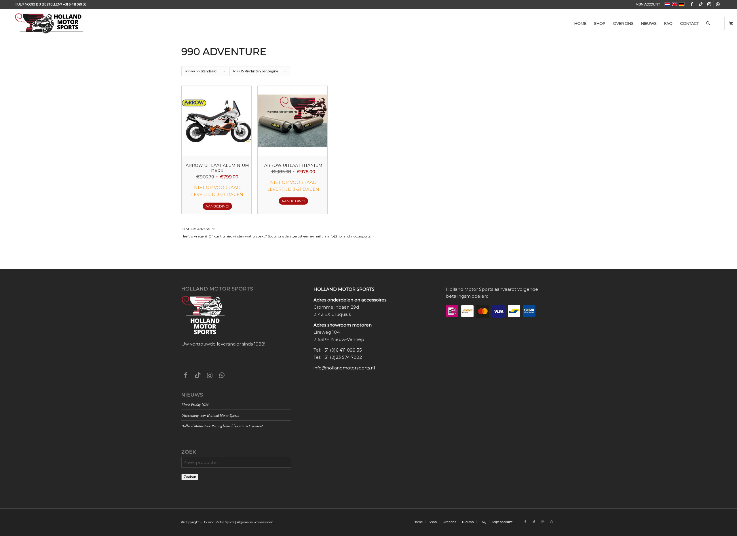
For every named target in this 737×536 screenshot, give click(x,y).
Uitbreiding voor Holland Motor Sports (210, 415)
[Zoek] (708, 23)
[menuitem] (646, 4)
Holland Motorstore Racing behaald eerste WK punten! (222, 425)
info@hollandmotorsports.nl (344, 368)
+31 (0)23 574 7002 (342, 357)
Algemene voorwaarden (255, 522)
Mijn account (648, 4)
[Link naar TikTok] (700, 4)
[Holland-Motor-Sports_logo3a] (49, 23)
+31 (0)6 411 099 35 (342, 350)
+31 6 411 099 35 (74, 4)
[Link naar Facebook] (692, 4)
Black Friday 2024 (194, 404)
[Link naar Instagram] (709, 4)
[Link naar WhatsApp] (718, 4)
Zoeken (190, 477)
